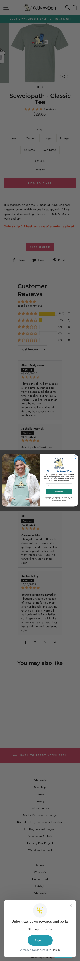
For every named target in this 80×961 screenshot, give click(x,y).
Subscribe (59, 492)
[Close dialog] (75, 457)
